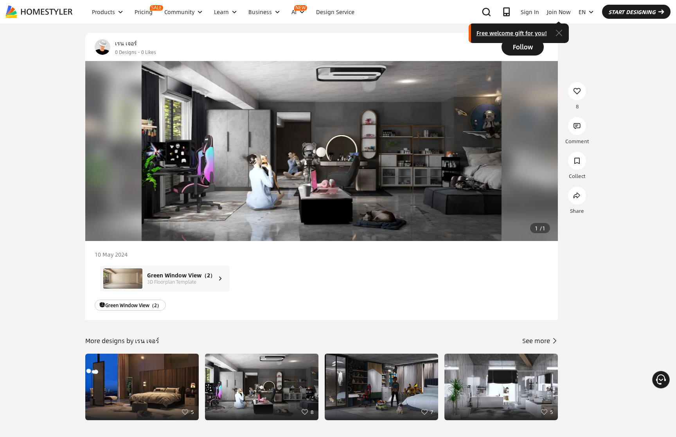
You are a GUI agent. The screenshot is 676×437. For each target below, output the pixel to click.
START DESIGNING (632, 11)
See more (537, 340)
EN (582, 11)
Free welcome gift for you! (511, 33)
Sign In (530, 11)
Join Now (559, 11)
